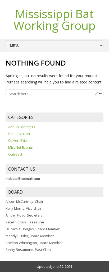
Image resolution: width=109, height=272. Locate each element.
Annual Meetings (21, 126)
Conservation (19, 133)
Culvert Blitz (17, 140)
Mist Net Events (20, 147)
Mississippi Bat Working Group (54, 19)
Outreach (15, 154)
